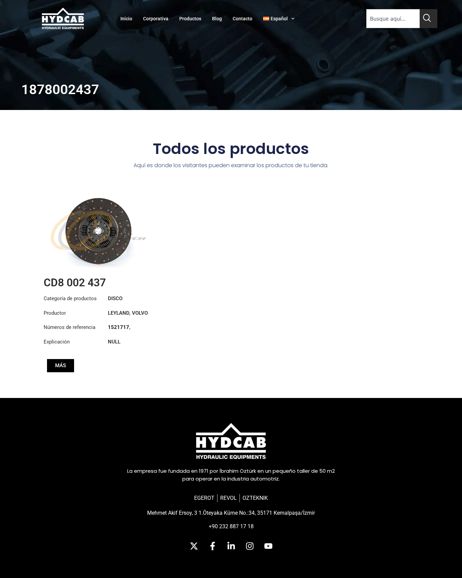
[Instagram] (249, 545)
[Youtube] (268, 545)
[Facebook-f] (212, 545)
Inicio (126, 18)
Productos (190, 18)
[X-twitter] (193, 545)
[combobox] (393, 18)
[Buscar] (428, 18)
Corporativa (155, 18)
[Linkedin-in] (231, 545)
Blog (217, 18)
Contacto (242, 18)
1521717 (118, 327)
